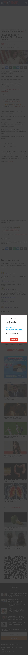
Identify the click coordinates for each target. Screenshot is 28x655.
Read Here (14, 339)
